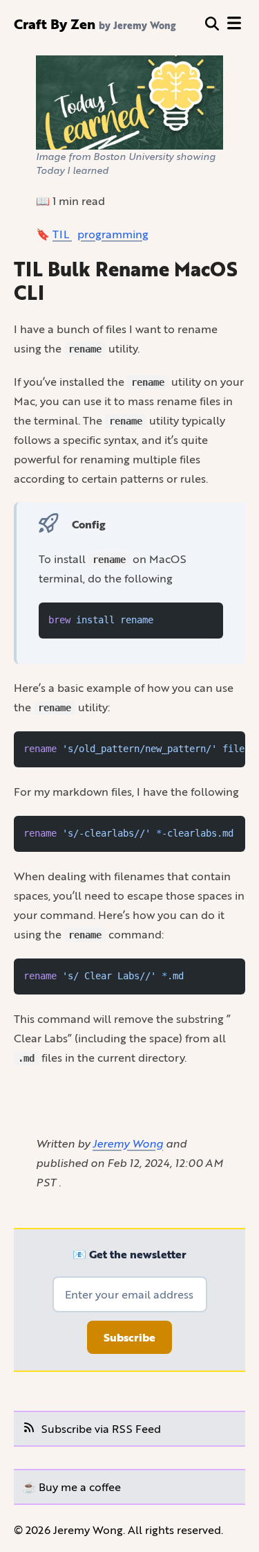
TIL (62, 234)
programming (112, 234)
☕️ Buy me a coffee (71, 1487)
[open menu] (234, 23)
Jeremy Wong (128, 1143)
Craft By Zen (54, 23)
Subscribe (129, 1337)
